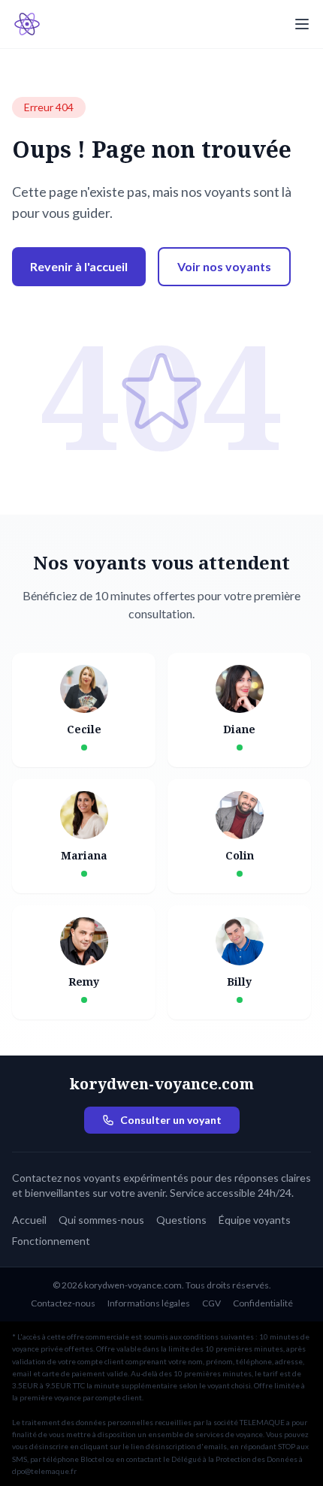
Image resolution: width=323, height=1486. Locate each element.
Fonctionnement (51, 1240)
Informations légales (148, 1303)
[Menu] (302, 24)
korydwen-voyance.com (161, 1084)
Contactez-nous (63, 1303)
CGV (211, 1303)
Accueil (29, 1219)
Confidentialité (263, 1303)
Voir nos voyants (224, 266)
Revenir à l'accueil (79, 266)
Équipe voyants (255, 1219)
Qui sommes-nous (101, 1219)
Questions (181, 1219)
